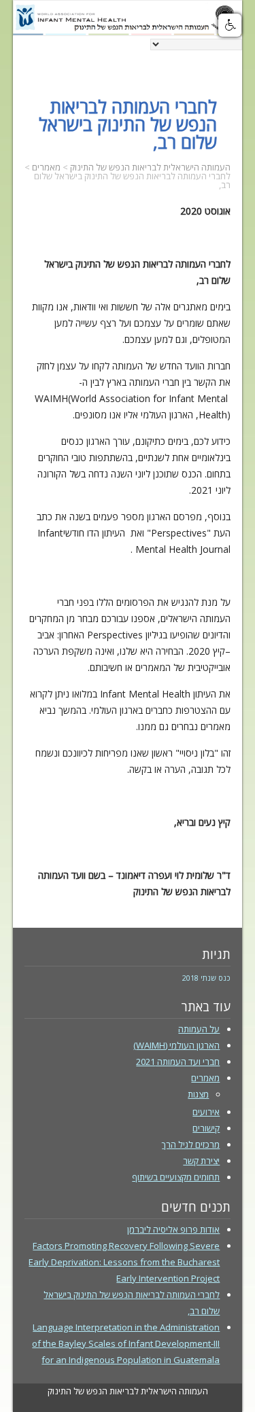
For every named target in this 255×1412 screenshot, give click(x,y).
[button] (229, 25)
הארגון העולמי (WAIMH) (176, 1045)
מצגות (198, 1094)
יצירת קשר (201, 1161)
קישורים (206, 1128)
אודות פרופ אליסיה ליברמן (173, 1229)
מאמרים (205, 1078)
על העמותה (199, 1029)
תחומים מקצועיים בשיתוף (176, 1177)
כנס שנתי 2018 (206, 978)
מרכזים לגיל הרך (191, 1144)
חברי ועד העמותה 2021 (178, 1061)
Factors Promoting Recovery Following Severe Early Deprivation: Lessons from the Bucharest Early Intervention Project (124, 1261)
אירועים (206, 1112)
